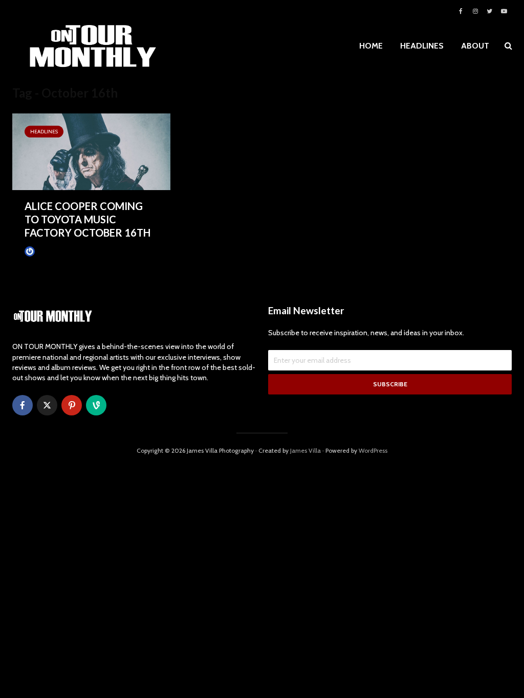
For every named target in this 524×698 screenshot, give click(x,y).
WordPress (373, 450)
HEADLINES (422, 46)
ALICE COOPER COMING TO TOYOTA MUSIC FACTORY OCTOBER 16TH (87, 219)
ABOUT (475, 46)
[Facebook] (22, 405)
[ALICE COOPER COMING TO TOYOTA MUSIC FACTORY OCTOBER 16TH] (91, 151)
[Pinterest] (71, 405)
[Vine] (96, 405)
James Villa (51, 251)
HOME (371, 46)
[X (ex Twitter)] (47, 405)
